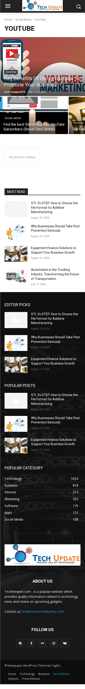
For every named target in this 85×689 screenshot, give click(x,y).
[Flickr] (42, 643)
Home (8, 20)
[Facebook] (31, 643)
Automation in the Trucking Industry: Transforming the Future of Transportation (55, 274)
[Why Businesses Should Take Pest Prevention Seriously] (16, 232)
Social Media (23, 20)
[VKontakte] (64, 643)
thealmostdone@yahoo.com (43, 611)
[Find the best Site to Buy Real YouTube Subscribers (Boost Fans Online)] (34, 115)
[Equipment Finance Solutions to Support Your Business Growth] (16, 254)
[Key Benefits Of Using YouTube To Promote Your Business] (42, 66)
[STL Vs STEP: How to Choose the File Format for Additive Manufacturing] (16, 209)
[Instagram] (53, 643)
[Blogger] (20, 643)
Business (11, 72)
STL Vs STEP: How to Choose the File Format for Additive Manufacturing (54, 207)
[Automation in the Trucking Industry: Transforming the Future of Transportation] (16, 275)
